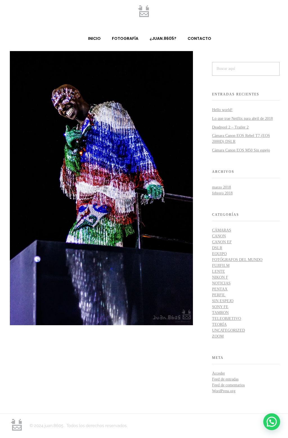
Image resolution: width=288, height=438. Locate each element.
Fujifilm (221, 265)
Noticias (221, 283)
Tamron (220, 313)
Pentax (220, 289)
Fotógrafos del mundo (237, 260)
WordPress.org (223, 391)
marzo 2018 (221, 187)
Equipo (219, 254)
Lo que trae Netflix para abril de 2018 (242, 118)
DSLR (217, 248)
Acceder (218, 373)
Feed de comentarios (228, 385)
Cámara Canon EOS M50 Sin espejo (241, 150)
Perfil (219, 295)
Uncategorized (228, 330)
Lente (218, 271)
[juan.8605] (144, 11)
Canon (219, 236)
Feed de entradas (225, 379)
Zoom (218, 336)
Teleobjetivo (226, 319)
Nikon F (220, 277)
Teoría (219, 324)
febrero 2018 (222, 193)
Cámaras (221, 230)
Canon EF (222, 242)
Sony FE (220, 307)
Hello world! (222, 110)
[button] (271, 421)
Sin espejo (222, 301)
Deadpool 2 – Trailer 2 (230, 127)
